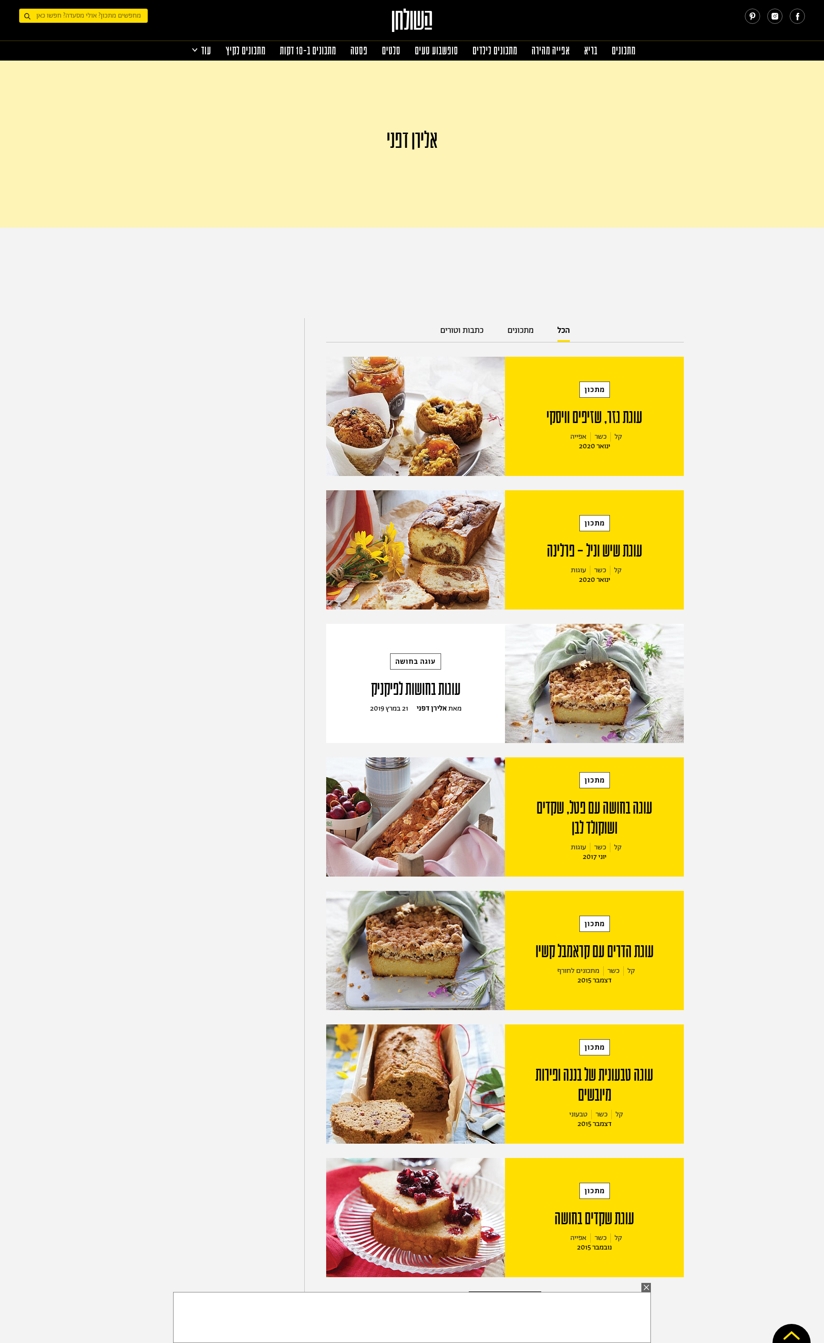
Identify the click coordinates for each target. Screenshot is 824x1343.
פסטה (359, 51)
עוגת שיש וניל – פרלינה (594, 550)
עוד (206, 51)
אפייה (578, 437)
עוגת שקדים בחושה (594, 1218)
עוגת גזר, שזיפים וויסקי (594, 417)
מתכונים (624, 51)
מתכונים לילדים (495, 51)
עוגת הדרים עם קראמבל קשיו (595, 951)
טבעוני (578, 1114)
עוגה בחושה (415, 662)
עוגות (578, 570)
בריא (590, 51)
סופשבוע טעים (436, 51)
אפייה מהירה (551, 51)
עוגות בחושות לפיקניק (416, 689)
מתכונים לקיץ (246, 51)
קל (618, 437)
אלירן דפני (432, 708)
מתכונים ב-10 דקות (308, 51)
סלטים (391, 51)
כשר (601, 437)
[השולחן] (412, 25)
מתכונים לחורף (578, 971)
